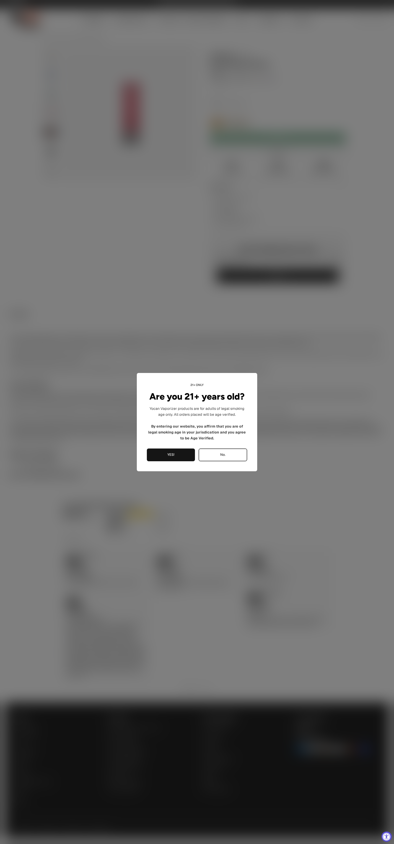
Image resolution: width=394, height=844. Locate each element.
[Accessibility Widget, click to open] (386, 836)
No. (223, 454)
